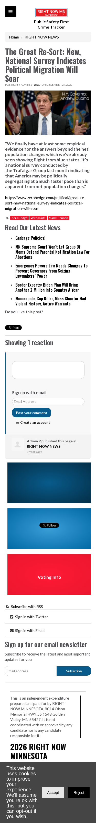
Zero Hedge (19, 218)
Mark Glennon (58, 218)
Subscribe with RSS (27, 606)
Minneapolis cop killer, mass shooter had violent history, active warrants (50, 301)
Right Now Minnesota (38, 751)
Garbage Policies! (30, 238)
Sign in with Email (29, 630)
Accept (53, 792)
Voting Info (49, 577)
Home (14, 37)
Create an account (35, 422)
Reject (78, 792)
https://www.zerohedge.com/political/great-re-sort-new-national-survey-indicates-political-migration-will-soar (45, 203)
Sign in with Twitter (31, 616)
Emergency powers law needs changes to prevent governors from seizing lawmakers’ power (51, 271)
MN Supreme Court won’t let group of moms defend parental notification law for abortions (52, 252)
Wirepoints (38, 218)
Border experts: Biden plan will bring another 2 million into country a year (47, 287)
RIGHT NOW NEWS (42, 37)
